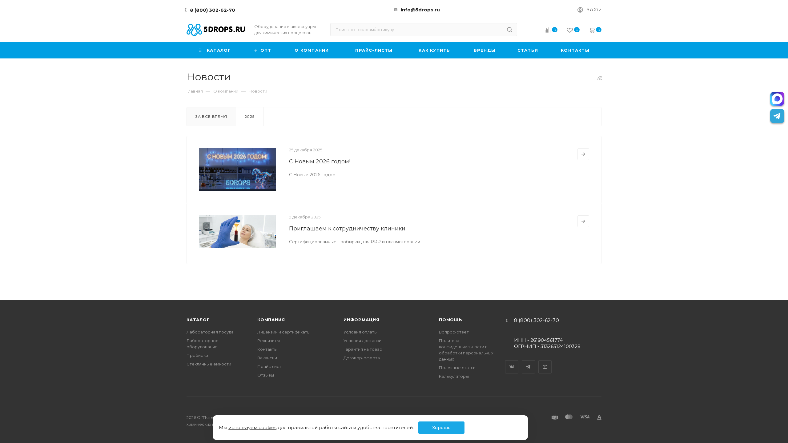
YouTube (545, 361)
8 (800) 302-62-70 (212, 10)
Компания (271, 319)
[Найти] (509, 29)
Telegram (528, 361)
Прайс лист (269, 366)
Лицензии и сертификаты (283, 331)
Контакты (267, 349)
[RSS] (599, 78)
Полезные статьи (457, 367)
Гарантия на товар (363, 349)
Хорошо (441, 427)
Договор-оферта (362, 357)
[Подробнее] (583, 154)
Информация (362, 319)
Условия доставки (362, 340)
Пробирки (197, 355)
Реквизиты (268, 340)
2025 (250, 116)
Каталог (198, 319)
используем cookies (252, 427)
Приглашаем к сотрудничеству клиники (347, 228)
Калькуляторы (454, 376)
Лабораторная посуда (210, 331)
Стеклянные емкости (209, 363)
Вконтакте (511, 361)
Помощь (450, 319)
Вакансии (267, 357)
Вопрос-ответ (454, 331)
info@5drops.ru (420, 10)
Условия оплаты (360, 331)
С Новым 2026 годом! (319, 161)
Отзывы (265, 375)
